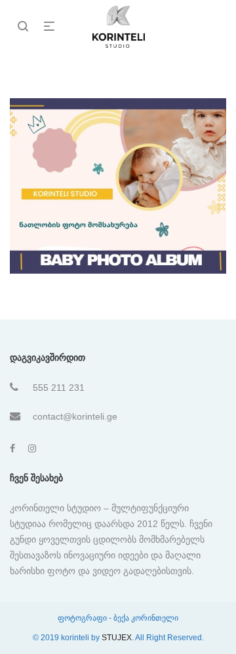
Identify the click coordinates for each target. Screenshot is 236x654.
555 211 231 (59, 387)
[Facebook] (12, 448)
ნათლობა (119, 181)
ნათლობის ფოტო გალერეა (119, 198)
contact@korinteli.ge (75, 416)
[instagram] (32, 448)
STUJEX (117, 637)
